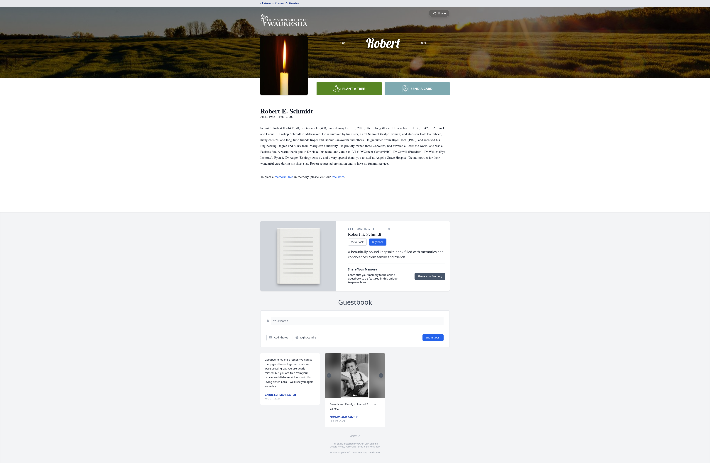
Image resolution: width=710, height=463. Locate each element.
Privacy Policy (344, 446)
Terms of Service (365, 446)
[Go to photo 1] (354, 395)
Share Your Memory (430, 276)
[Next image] (381, 375)
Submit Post (433, 337)
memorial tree (284, 176)
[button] (355, 375)
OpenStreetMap (359, 452)
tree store (338, 176)
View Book (357, 242)
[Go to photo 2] (356, 395)
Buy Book (377, 242)
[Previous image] (329, 375)
